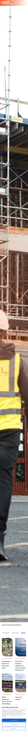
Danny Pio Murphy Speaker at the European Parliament (20, 666)
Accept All (14, 720)
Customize (14, 724)
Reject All (14, 728)
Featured (15, 633)
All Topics (6, 633)
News (23, 633)
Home (4, 625)
